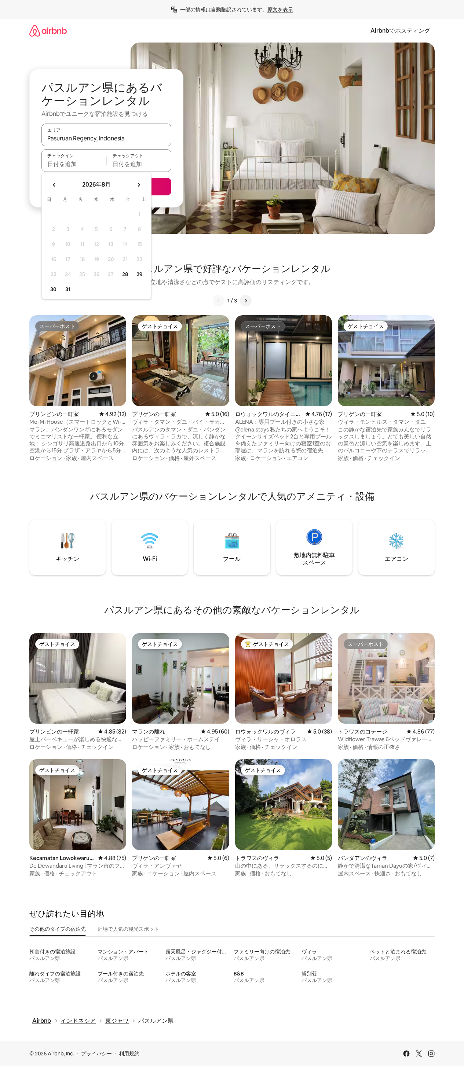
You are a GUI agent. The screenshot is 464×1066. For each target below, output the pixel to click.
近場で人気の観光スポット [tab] (128, 929)
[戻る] (218, 300)
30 (53, 289)
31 (67, 289)
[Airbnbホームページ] (48, 30)
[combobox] (106, 138)
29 (139, 274)
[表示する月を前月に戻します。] (54, 185)
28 (125, 274)
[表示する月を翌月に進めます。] (138, 185)
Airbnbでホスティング (400, 30)
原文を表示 (280, 9)
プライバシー (96, 1053)
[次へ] (246, 300)
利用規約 (129, 1053)
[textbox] (74, 163)
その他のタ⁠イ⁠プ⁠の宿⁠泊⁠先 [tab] (57, 929)
